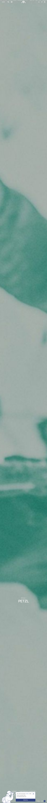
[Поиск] (8, 2)
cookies (27, 793)
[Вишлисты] (42, 2)
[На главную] (23, 2)
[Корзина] (44, 2)
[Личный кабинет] (39, 2)
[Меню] (3, 2)
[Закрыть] (33, 794)
